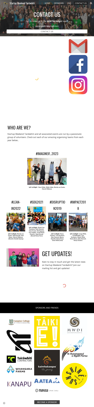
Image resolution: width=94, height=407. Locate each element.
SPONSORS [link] (59, 3)
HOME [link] (47, 3)
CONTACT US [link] (81, 3)
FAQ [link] (69, 3)
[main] (47, 19)
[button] (91, 3)
